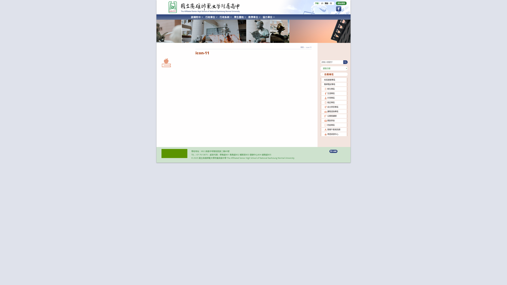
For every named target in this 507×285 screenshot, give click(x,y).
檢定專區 (331, 102)
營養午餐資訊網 (333, 129)
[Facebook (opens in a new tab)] (338, 8)
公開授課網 (332, 116)
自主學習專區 (332, 107)
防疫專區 (331, 125)
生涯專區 (331, 93)
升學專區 (331, 98)
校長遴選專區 (329, 80)
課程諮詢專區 (332, 111)
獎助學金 (331, 120)
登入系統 (333, 151)
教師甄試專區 (329, 84)
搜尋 (322, 58)
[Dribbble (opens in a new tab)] (341, 3)
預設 (326, 3)
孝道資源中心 (332, 134)
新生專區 (331, 89)
